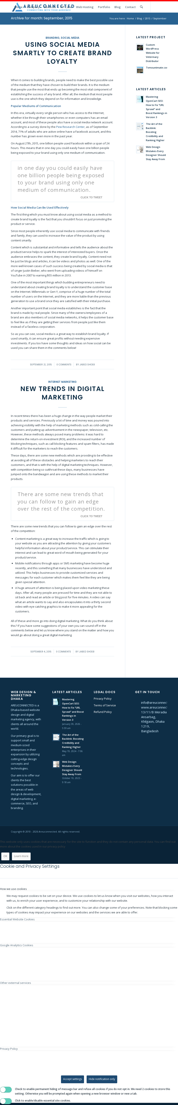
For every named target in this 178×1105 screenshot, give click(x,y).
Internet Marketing (62, 382)
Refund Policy (103, 712)
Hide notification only (102, 1079)
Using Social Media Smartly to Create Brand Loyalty (62, 53)
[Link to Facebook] (164, 6)
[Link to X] (157, 6)
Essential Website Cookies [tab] (17, 919)
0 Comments (63, 364)
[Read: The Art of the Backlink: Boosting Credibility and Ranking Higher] (140, 126)
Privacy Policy (103, 698)
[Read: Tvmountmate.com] (140, 70)
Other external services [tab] (15, 983)
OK (5, 856)
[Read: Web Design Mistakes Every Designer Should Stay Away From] (140, 149)
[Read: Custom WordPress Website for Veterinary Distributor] (140, 47)
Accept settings (72, 1079)
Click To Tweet (91, 197)
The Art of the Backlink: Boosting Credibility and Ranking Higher (155, 132)
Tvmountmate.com (157, 67)
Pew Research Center (70, 127)
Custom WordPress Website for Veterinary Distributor (153, 53)
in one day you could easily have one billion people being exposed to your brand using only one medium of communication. (61, 178)
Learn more (21, 856)
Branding (52, 38)
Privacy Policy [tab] (9, 1049)
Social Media (70, 38)
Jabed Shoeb (87, 364)
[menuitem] (18, 7)
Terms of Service (105, 705)
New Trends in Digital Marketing (62, 393)
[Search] (141, 7)
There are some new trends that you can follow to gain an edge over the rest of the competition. (61, 501)
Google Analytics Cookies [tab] (16, 945)
